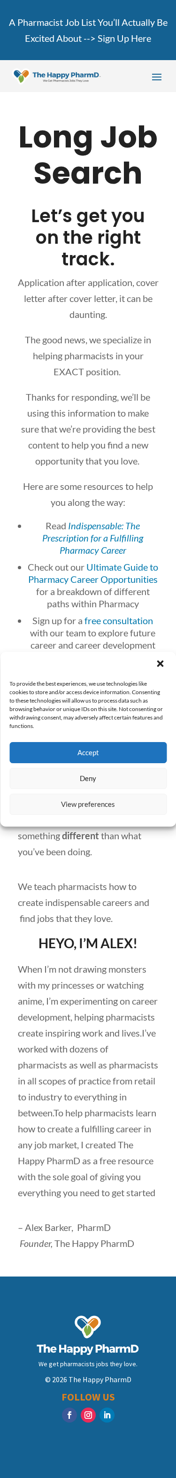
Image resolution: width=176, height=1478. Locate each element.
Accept (88, 752)
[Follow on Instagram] (88, 1415)
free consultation (118, 620)
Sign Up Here (124, 38)
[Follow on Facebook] (69, 1415)
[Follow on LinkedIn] (107, 1415)
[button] (161, 664)
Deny (88, 778)
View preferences (88, 804)
